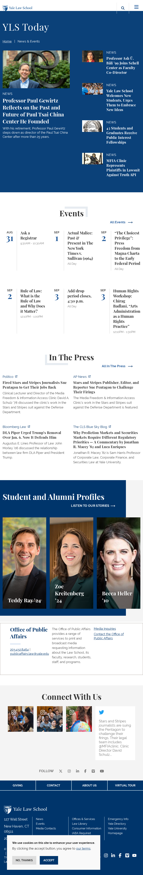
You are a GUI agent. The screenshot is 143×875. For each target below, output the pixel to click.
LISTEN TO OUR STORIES (90, 505)
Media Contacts (46, 828)
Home (7, 41)
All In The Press (114, 366)
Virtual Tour (125, 785)
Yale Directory (117, 823)
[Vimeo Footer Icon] (127, 855)
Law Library (79, 823)
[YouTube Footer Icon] (134, 855)
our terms (83, 848)
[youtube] (102, 771)
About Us (89, 785)
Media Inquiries (105, 628)
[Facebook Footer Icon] (120, 855)
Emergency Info (118, 819)
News (39, 819)
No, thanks (24, 860)
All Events (118, 222)
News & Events (29, 41)
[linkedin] (77, 771)
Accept (48, 860)
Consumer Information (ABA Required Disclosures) (86, 833)
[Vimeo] (93, 771)
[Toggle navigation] (136, 7)
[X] (60, 771)
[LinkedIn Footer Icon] (113, 855)
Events (40, 823)
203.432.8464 (19, 649)
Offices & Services (83, 819)
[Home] (18, 8)
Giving (18, 785)
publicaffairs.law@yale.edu (29, 654)
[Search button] (123, 12)
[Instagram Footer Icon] (106, 855)
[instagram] (69, 771)
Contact (53, 785)
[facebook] (85, 771)
